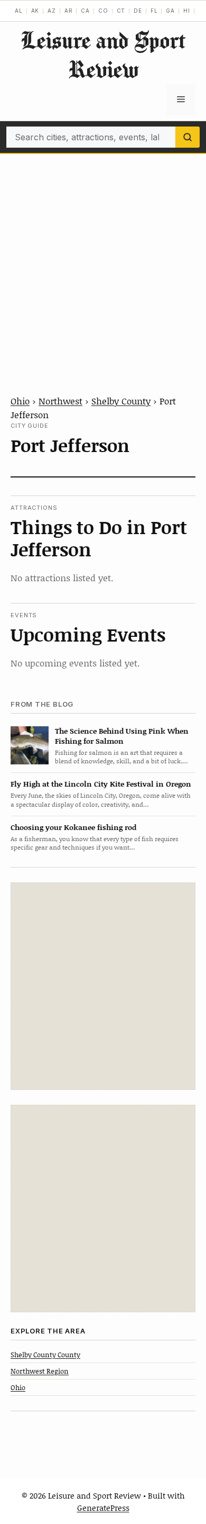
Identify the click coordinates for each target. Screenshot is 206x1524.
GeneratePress (103, 1507)
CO (103, 10)
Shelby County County (45, 1354)
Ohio (20, 400)
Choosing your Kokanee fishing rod (73, 827)
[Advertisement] (103, 262)
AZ (52, 10)
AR (68, 10)
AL (19, 10)
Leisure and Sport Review (103, 54)
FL (154, 10)
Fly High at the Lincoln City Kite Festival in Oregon (101, 783)
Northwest (60, 400)
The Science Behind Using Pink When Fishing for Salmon (122, 735)
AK (35, 10)
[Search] (187, 137)
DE (138, 10)
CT (121, 10)
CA (85, 10)
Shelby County (121, 400)
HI (186, 10)
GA (170, 10)
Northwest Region (40, 1371)
